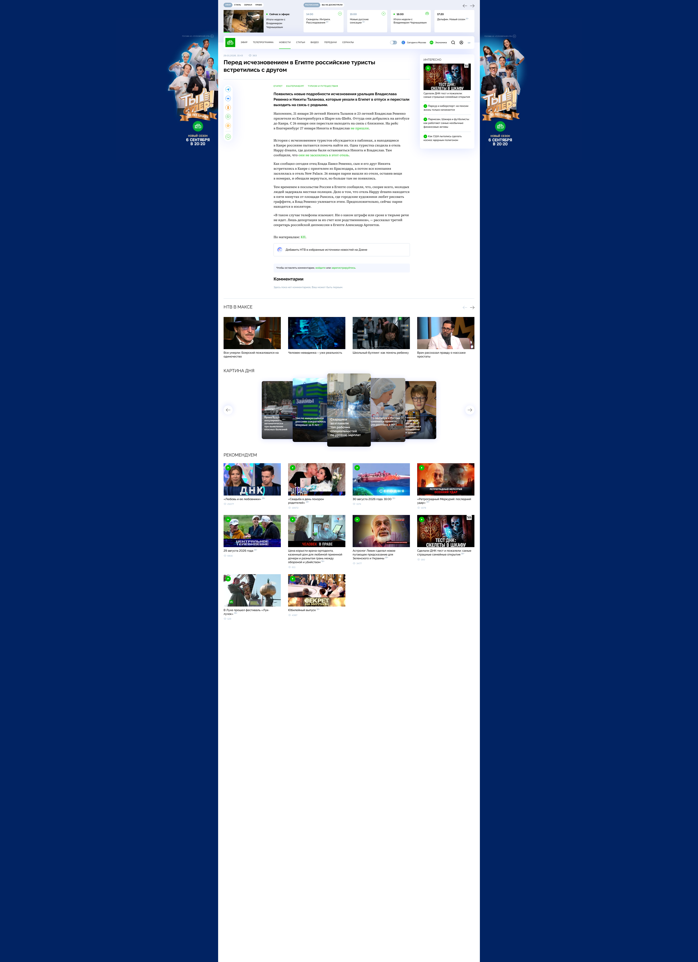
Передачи (330, 42)
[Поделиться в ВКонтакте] (228, 98)
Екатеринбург (295, 86)
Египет (278, 86)
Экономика (441, 42)
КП (303, 237)
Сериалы (348, 42)
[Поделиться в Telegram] (228, 89)
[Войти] (461, 42)
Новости (285, 42)
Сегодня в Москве (416, 42)
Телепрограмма (263, 42)
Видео (315, 42)
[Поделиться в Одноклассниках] (228, 107)
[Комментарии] (228, 137)
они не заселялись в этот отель (323, 155)
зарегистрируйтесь (343, 267)
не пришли (360, 128)
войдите (320, 267)
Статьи (300, 42)
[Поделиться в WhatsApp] (228, 116)
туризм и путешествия (323, 86)
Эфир (244, 42)
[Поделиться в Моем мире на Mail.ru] (228, 125)
